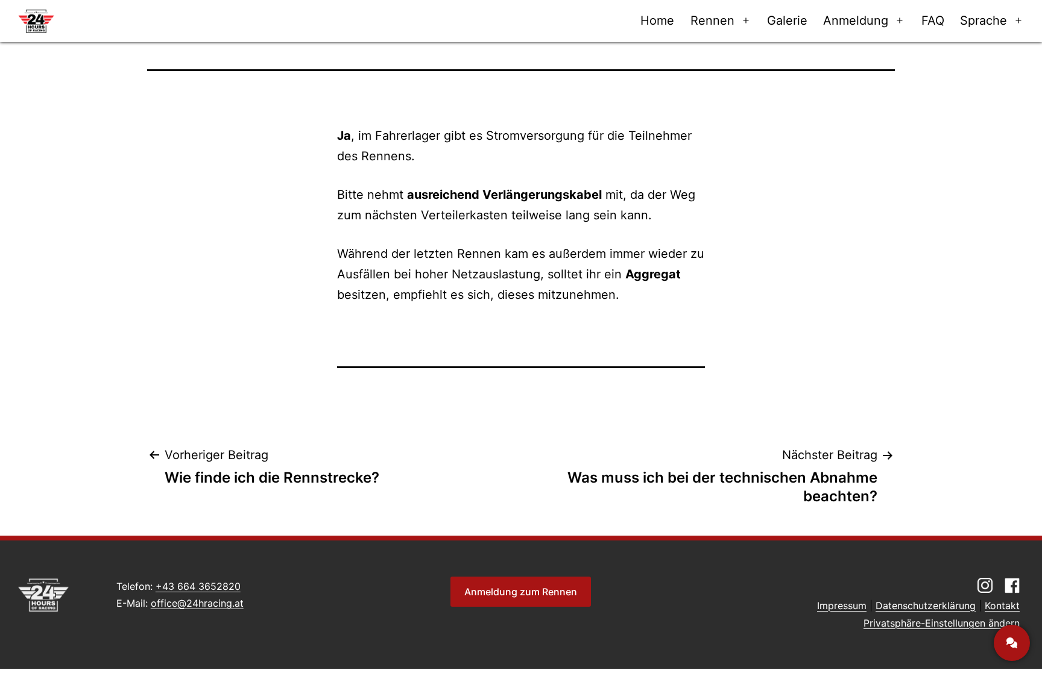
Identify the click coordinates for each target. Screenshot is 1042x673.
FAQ (932, 20)
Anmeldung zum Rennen (520, 592)
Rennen (712, 20)
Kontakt (1002, 605)
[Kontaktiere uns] (1012, 643)
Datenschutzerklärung (926, 605)
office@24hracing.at (197, 603)
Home (657, 20)
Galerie (787, 20)
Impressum (842, 605)
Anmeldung (855, 20)
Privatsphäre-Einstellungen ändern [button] (942, 623)
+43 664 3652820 (198, 586)
